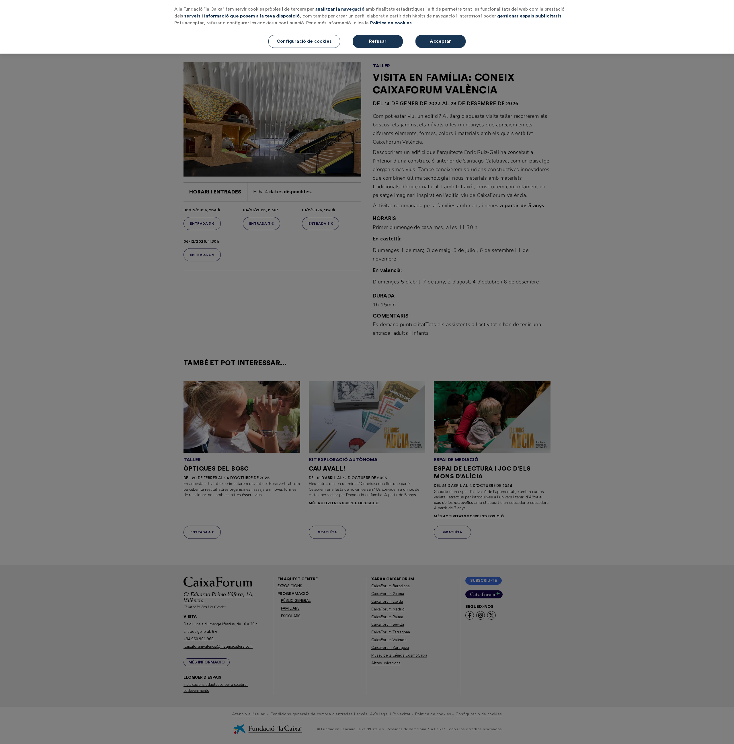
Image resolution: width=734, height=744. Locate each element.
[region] (367, 27)
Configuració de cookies (304, 41)
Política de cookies (391, 23)
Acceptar (440, 41)
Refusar (377, 41)
